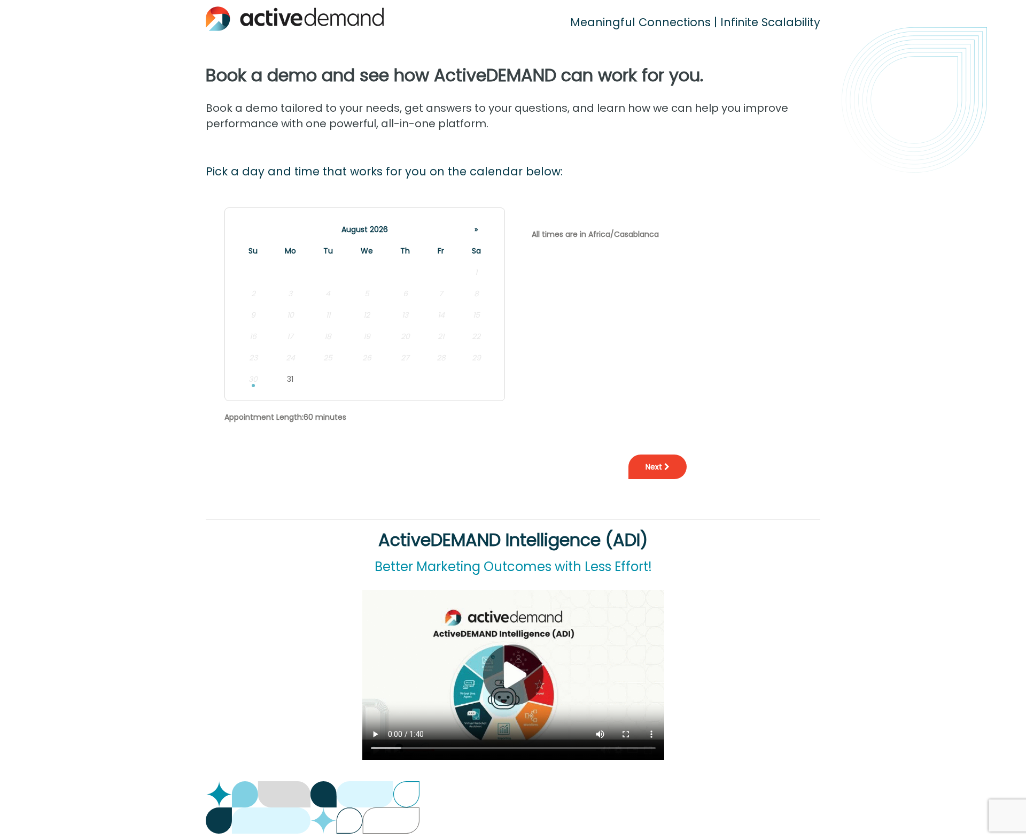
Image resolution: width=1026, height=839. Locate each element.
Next (655, 466)
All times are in (595, 234)
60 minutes (325, 417)
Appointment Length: (264, 417)
